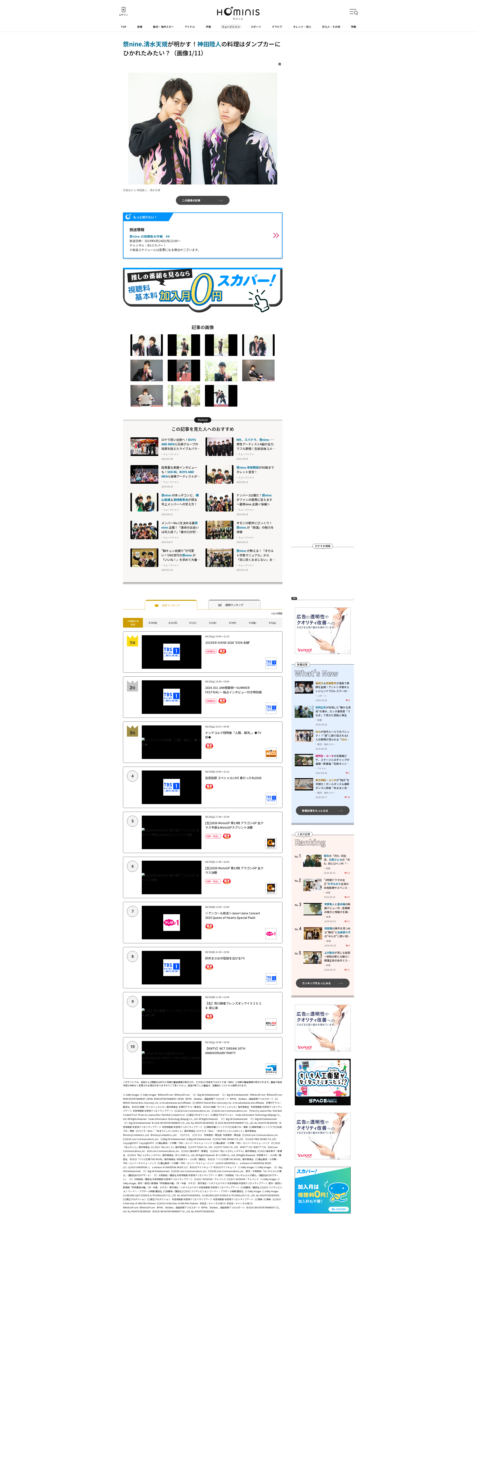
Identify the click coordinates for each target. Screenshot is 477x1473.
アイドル (190, 27)
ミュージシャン (231, 27)
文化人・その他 (331, 27)
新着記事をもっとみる (315, 810)
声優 (208, 27)
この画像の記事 (191, 200)
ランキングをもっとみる (316, 983)
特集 (353, 27)
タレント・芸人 (302, 27)
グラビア (277, 27)
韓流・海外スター (163, 27)
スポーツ (256, 27)
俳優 (139, 27)
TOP (123, 27)
